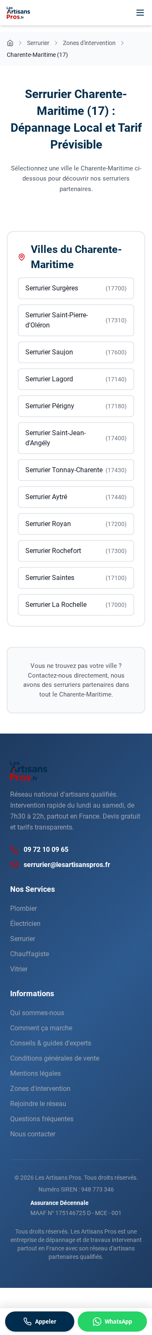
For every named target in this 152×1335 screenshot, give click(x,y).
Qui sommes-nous (37, 1013)
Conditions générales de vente (54, 1058)
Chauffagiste (29, 954)
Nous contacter (32, 1134)
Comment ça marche (41, 1028)
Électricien (25, 924)
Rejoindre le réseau (38, 1104)
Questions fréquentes (41, 1119)
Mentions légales (35, 1073)
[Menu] (140, 12)
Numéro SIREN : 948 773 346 (76, 1189)
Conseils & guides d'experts (50, 1043)
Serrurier (22, 939)
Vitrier (18, 969)
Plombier (23, 908)
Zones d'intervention (40, 1089)
